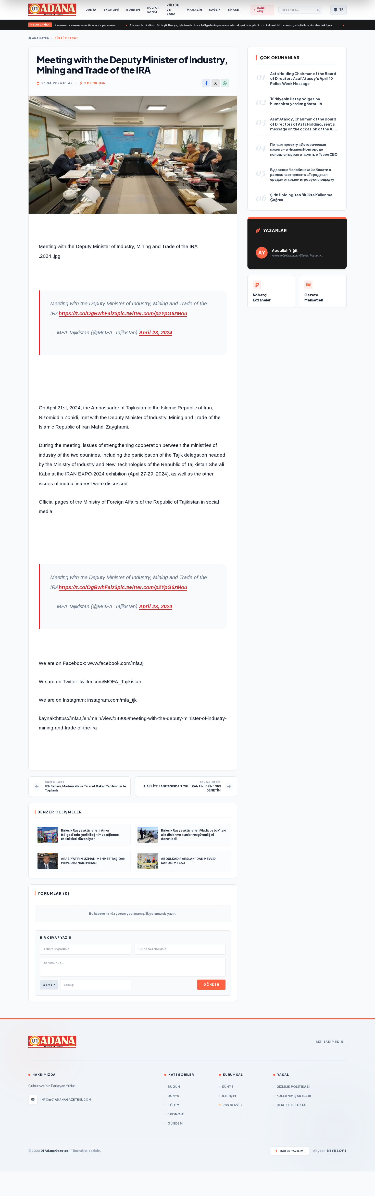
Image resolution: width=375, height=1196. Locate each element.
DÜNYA (173, 1096)
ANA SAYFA (40, 38)
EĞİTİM (173, 1105)
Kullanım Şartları (294, 1096)
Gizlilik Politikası (293, 1087)
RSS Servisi (232, 1105)
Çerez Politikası (292, 1105)
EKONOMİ (176, 1114)
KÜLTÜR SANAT (66, 38)
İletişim (229, 1096)
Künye (227, 1087)
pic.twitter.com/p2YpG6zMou (152, 313)
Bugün (174, 1087)
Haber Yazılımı (292, 1150)
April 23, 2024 (155, 332)
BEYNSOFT (337, 1151)
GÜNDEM (175, 1123)
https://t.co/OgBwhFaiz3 (88, 313)
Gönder (211, 984)
